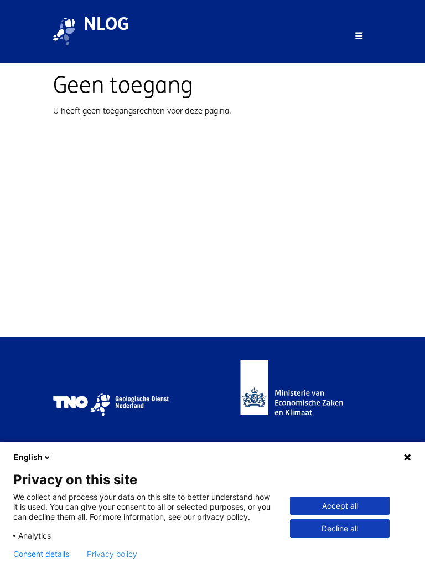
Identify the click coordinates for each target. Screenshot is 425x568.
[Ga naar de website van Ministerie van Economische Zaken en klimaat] (303, 405)
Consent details (41, 554)
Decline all (340, 528)
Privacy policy (112, 554)
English (28, 457)
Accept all (340, 505)
